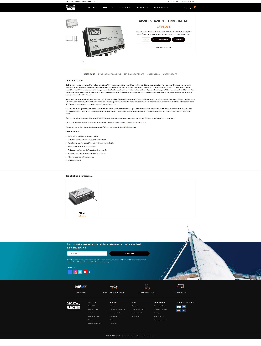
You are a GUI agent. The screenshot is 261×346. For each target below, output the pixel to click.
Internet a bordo (93, 309)
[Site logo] (71, 7)
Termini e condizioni (135, 335)
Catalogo (157, 313)
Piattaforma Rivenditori (117, 309)
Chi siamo (113, 306)
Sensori (90, 313)
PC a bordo (91, 320)
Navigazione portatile (94, 323)
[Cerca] (186, 8)
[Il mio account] (190, 8)
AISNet (127, 127)
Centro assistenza (160, 306)
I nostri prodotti (115, 313)
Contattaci (183, 1)
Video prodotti (159, 316)
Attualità (135, 306)
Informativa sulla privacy (148, 335)
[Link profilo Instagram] (174, 1)
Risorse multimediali (160, 320)
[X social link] (171, 1)
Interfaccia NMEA (93, 316)
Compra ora (178, 39)
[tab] (89, 73)
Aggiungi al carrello (161, 39)
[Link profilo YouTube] (177, 1)
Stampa (112, 320)
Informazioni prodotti (138, 309)
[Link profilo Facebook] (168, 1)
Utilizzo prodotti (137, 313)
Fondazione (113, 316)
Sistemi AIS (91, 306)
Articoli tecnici (136, 316)
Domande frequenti (160, 309)
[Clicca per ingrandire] (83, 61)
